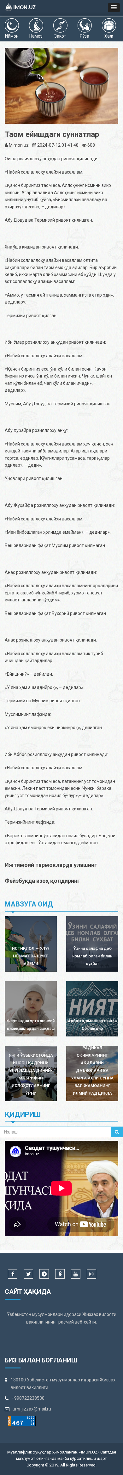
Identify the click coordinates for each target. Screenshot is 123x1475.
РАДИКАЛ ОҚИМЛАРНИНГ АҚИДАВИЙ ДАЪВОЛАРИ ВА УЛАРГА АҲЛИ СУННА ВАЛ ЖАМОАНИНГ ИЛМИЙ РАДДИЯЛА (92, 1070)
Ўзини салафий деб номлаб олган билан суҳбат (92, 956)
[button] (114, 7)
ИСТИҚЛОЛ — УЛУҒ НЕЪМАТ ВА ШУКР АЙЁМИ (31, 956)
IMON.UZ (24, 8)
